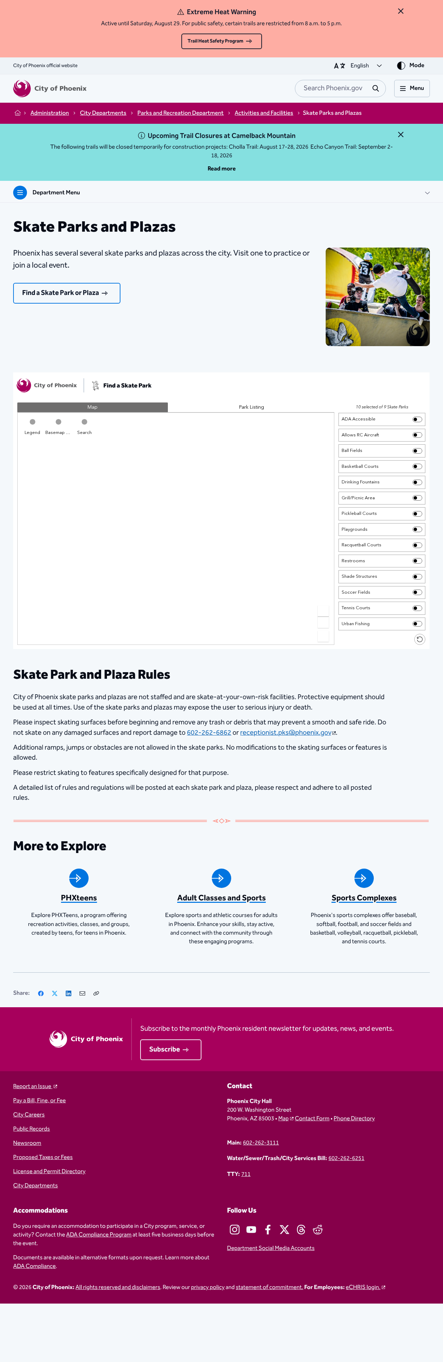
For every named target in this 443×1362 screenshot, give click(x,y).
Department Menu (56, 192)
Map (283, 1118)
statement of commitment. (269, 1287)
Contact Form (312, 1118)
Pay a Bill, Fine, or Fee (39, 1100)
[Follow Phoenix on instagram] (234, 1229)
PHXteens (79, 898)
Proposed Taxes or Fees (43, 1157)
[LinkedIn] (68, 993)
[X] (54, 993)
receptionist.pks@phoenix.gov (285, 733)
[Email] (82, 993)
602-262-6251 (346, 1158)
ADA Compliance (34, 1266)
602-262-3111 (261, 1143)
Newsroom (27, 1143)
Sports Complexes (364, 898)
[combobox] (340, 88)
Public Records (31, 1129)
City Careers (29, 1115)
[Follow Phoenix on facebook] (267, 1229)
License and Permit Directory (49, 1171)
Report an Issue (32, 1086)
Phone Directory (354, 1118)
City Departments (35, 1186)
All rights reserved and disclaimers (117, 1287)
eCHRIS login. (363, 1287)
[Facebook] (40, 993)
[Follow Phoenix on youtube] (251, 1229)
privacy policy (208, 1287)
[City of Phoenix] (50, 88)
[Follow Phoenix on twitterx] (284, 1229)
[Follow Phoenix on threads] (301, 1229)
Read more (222, 169)
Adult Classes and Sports (221, 898)
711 (246, 1174)
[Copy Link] (96, 993)
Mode (416, 65)
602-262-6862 (209, 733)
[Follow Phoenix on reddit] (317, 1229)
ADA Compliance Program (99, 1235)
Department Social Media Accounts (271, 1248)
